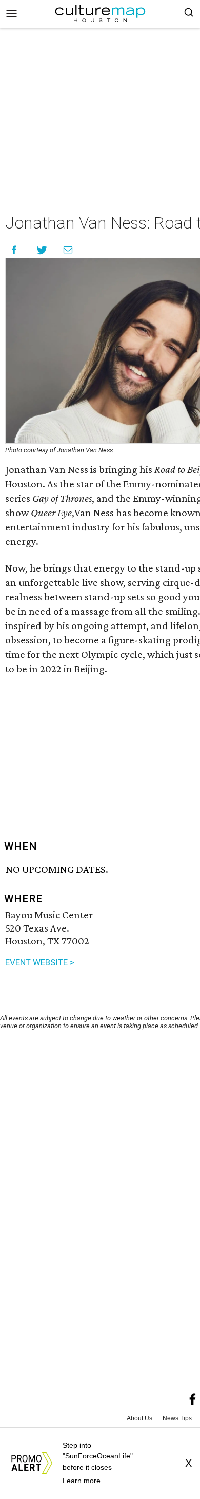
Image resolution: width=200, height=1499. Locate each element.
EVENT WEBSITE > (39, 962)
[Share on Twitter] (42, 250)
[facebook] (193, 1399)
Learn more (82, 1480)
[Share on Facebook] (14, 250)
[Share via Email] (68, 249)
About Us (139, 1418)
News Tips (177, 1418)
